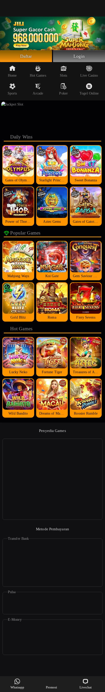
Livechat (86, 687)
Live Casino (89, 75)
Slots (63, 75)
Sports (12, 93)
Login (79, 56)
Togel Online (89, 93)
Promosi (51, 687)
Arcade (38, 93)
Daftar (26, 56)
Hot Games (38, 75)
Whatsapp (17, 687)
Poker (63, 93)
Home (12, 75)
